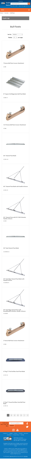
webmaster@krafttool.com (22, 449)
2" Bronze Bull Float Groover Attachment (13, 340)
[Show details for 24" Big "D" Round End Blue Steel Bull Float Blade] (15, 391)
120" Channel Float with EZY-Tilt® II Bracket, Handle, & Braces (14, 218)
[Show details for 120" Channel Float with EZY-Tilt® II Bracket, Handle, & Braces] (15, 206)
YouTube (17, 430)
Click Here (26, 456)
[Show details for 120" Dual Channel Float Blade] (15, 236)
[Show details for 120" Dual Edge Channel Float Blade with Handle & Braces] (15, 267)
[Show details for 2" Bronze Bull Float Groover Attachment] (15, 329)
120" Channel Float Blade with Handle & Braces (15, 186)
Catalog (10, 433)
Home (1, 13)
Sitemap (22, 434)
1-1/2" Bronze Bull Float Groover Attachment (14, 125)
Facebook (27, 423)
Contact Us (5, 433)
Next (24, 415)
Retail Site (21, 1)
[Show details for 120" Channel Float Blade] (15, 144)
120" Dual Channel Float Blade (11, 248)
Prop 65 (20, 433)
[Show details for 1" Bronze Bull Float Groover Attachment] (15, 51)
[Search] (29, 4)
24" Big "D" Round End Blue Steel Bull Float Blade (14, 403)
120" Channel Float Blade (9, 155)
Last (27, 415)
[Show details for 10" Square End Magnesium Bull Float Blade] (15, 82)
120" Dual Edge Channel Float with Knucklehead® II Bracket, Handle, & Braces (14, 310)
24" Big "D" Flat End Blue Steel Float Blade (14, 371)
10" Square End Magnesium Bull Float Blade (14, 94)
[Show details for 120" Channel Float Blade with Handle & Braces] (15, 175)
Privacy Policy (16, 434)
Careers (15, 433)
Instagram (13, 430)
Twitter (27, 426)
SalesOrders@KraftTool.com (25, 6)
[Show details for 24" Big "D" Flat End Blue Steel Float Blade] (15, 360)
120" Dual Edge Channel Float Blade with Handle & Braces (13, 279)
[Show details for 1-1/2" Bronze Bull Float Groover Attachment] (15, 113)
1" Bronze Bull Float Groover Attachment (13, 63)
